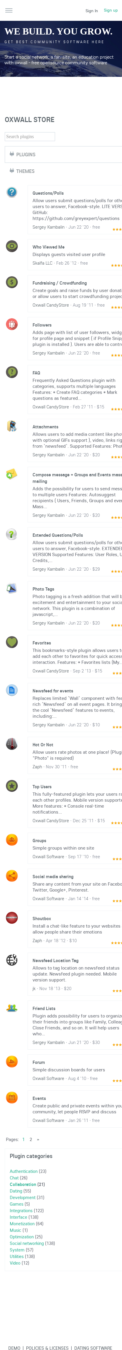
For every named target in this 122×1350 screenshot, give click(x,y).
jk (34, 988)
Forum (39, 1062)
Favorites (42, 643)
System (17, 1250)
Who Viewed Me (49, 247)
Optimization (22, 1237)
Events (39, 1098)
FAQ (36, 373)
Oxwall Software (48, 856)
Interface (18, 1217)
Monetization (22, 1223)
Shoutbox (42, 918)
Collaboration (23, 1184)
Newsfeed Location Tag (55, 960)
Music (15, 1230)
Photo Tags (43, 589)
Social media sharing (53, 876)
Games (16, 1204)
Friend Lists (44, 1008)
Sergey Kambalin (49, 227)
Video (15, 1263)
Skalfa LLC (42, 263)
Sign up (111, 10)
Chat (14, 1178)
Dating (16, 1191)
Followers (42, 325)
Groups (39, 840)
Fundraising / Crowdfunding (60, 283)
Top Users (42, 786)
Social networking (27, 1243)
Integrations (21, 1210)
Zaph (37, 767)
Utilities (17, 1256)
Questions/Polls (48, 193)
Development (23, 1197)
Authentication (24, 1171)
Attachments (45, 427)
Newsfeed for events (53, 691)
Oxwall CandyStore (51, 305)
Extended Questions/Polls (58, 535)
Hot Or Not (43, 744)
